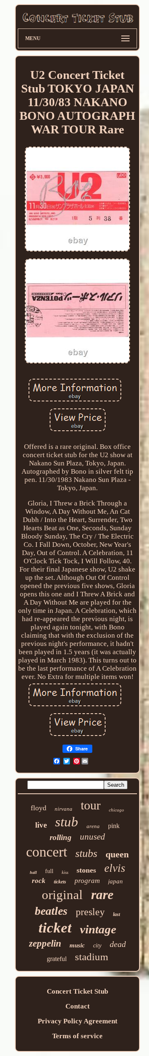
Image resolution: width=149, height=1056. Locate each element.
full (49, 871)
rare (102, 894)
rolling (61, 837)
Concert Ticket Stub (77, 991)
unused (92, 837)
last (116, 914)
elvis (114, 868)
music (77, 945)
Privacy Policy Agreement (78, 1021)
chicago (116, 809)
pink (114, 825)
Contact (77, 1006)
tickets (60, 882)
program (87, 881)
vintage (98, 929)
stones (86, 870)
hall (33, 872)
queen (117, 854)
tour (91, 805)
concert (46, 851)
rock (39, 881)
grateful (57, 958)
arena (93, 826)
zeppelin (45, 943)
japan (115, 881)
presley (90, 911)
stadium (91, 956)
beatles (51, 910)
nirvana (63, 809)
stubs (86, 853)
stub (66, 821)
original (62, 895)
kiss (65, 872)
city (97, 945)
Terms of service (77, 1036)
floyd (38, 808)
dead (118, 944)
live (41, 825)
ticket (55, 928)
